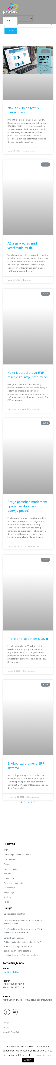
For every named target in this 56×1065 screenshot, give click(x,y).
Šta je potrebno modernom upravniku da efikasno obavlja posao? (27, 506)
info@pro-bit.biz (11, 971)
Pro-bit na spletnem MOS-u (27, 639)
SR (8, 21)
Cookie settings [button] (42, 1055)
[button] (51, 7)
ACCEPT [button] (28, 1060)
